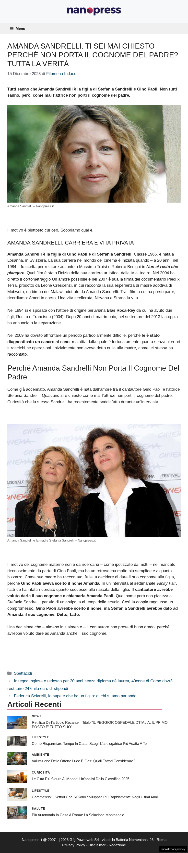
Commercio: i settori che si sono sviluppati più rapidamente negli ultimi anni (95, 797)
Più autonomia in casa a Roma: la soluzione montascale (78, 815)
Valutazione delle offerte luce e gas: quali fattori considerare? (83, 761)
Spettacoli (23, 673)
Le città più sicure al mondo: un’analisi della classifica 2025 (80, 779)
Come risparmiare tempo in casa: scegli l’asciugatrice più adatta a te (89, 743)
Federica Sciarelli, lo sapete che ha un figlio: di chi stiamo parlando (75, 696)
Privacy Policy (73, 845)
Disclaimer (97, 845)
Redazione (117, 845)
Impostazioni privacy (173, 849)
